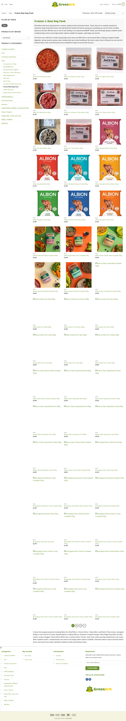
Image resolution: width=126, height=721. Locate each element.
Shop (10, 4)
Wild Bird (4, 123)
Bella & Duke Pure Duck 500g (104, 327)
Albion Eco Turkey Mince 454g (73, 148)
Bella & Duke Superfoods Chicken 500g (107, 398)
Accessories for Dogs (10, 64)
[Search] (2, 4)
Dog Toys (6, 78)
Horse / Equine (6, 112)
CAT (3, 53)
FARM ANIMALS (7, 97)
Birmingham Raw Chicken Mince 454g (107, 579)
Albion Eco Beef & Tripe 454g (104, 76)
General (4, 104)
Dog (10, 13)
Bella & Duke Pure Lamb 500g (42, 363)
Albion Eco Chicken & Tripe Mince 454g (76, 112)
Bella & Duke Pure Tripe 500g (73, 363)
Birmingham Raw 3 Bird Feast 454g (106, 470)
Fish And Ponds (7, 100)
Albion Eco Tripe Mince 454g (42, 148)
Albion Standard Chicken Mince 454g (106, 184)
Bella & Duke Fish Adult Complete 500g (76, 291)
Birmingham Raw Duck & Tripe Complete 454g (47, 617)
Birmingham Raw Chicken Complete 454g (77, 579)
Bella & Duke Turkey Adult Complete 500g (77, 470)
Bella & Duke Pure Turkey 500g (105, 363)
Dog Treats (6, 81)
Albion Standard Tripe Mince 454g (74, 220)
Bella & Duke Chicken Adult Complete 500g (108, 255)
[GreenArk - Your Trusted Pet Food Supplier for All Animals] (63, 4)
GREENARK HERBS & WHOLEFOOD (15, 108)
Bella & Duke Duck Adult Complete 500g (45, 291)
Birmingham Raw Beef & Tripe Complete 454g (47, 506)
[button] (104, 4)
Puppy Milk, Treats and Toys (11, 116)
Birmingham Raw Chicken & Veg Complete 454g (46, 580)
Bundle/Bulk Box (8, 67)
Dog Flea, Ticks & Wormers (11, 72)
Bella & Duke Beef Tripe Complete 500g (76, 255)
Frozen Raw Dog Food (10, 87)
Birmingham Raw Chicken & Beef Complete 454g (77, 542)
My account (28, 659)
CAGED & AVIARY (8, 49)
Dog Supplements (8, 75)
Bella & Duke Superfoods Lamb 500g (106, 434)
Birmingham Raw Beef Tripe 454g (43, 542)
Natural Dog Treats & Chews (12, 92)
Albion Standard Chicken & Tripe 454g (76, 184)
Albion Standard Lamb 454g (41, 220)
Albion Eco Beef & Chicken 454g (74, 76)
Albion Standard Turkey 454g (104, 220)
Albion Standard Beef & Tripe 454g (106, 148)
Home (6, 4)
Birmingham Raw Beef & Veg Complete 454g (78, 506)
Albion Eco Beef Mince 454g (41, 112)
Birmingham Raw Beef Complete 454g (107, 506)
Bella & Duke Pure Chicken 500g (74, 327)
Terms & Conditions (62, 663)
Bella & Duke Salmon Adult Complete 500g (46, 398)
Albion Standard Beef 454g (41, 184)
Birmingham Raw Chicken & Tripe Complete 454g (109, 542)
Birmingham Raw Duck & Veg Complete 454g (78, 617)
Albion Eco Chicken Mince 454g (105, 112)
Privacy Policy (60, 659)
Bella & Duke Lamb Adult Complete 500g (108, 291)
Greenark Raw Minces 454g (41, 76)
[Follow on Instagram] (89, 679)
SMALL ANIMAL (7, 119)
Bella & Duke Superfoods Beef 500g (75, 398)
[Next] (84, 625)
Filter (4, 25)
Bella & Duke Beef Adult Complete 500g (45, 255)
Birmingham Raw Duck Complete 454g (107, 617)
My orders (28, 655)
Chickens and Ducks (8, 57)
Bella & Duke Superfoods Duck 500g (44, 434)
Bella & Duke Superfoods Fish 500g (75, 434)
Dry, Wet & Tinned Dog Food (12, 84)
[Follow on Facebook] (87, 679)
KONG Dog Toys (8, 89)
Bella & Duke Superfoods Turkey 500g (45, 470)
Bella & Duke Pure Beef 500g (42, 327)
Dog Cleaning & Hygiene (11, 69)
